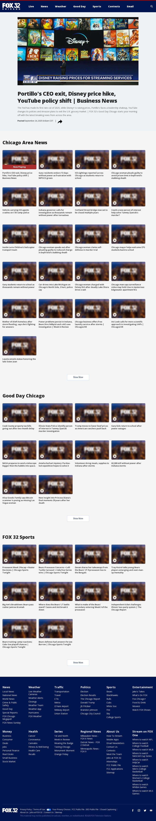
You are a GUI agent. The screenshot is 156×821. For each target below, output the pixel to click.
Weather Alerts (35, 697)
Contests (110, 750)
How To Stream (114, 735)
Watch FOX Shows (141, 709)
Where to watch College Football (140, 744)
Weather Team (35, 705)
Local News (8, 691)
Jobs (4, 746)
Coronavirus (34, 739)
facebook (132, 810)
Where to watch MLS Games (142, 792)
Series (58, 731)
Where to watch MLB (142, 749)
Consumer (7, 739)
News (6, 687)
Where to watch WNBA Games (140, 786)
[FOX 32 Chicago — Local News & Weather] (12, 6)
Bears (109, 691)
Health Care (34, 750)
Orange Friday (61, 754)
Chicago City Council (90, 713)
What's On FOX (139, 695)
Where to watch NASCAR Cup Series (142, 754)
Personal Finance (10, 750)
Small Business (9, 757)
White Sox (111, 706)
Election (84, 691)
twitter (145, 810)
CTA (56, 698)
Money (7, 731)
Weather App (34, 708)
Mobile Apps (112, 739)
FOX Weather (35, 716)
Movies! (136, 706)
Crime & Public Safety (9, 704)
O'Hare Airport (61, 706)
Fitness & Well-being (38, 746)
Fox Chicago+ (139, 698)
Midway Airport (61, 709)
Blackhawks (112, 695)
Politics (85, 687)
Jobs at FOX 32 (113, 757)
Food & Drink (139, 702)
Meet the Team (114, 754)
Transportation (61, 691)
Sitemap (110, 772)
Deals (5, 743)
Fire (108, 709)
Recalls (31, 754)
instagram (138, 810)
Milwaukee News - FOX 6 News (89, 737)
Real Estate (8, 754)
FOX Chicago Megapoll (8, 717)
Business (6, 735)
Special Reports (10, 712)
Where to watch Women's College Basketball (141, 778)
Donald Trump (87, 702)
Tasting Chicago (62, 746)
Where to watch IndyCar (140, 761)
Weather (34, 687)
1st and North (61, 735)
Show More (78, 377)
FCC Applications (114, 768)
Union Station (61, 713)
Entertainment (142, 687)
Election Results (88, 695)
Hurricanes (33, 712)
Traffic (58, 687)
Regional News (90, 731)
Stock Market (9, 761)
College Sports (113, 717)
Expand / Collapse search (152, 6)
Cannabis (32, 743)
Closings (32, 701)
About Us (112, 731)
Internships (111, 761)
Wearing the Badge (63, 743)
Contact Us (111, 746)
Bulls (108, 698)
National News (9, 695)
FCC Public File (113, 765)
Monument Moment (64, 750)
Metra (57, 702)
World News (8, 698)
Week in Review (62, 739)
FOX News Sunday (11, 722)
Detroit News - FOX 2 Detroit (90, 743)
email (151, 810)
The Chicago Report (90, 698)
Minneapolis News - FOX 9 (90, 750)
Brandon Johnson (89, 709)
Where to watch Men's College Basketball (140, 769)
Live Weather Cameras (34, 693)
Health (33, 731)
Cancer (31, 735)
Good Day (7, 708)
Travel (57, 695)
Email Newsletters (115, 743)
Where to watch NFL (142, 739)
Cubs (108, 702)
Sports (110, 687)
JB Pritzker (85, 706)
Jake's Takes (138, 691)
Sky (108, 713)
